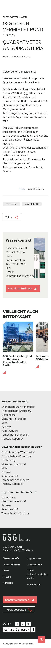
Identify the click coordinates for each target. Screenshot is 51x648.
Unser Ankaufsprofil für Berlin (37, 574)
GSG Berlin (11, 204)
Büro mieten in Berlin (15, 401)
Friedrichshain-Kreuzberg (16, 410)
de (4, 623)
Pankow (6, 426)
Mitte (4, 422)
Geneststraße (31, 204)
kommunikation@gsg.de (20, 276)
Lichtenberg (8, 414)
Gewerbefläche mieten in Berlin (21, 446)
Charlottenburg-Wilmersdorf (18, 406)
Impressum (34, 558)
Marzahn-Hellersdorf (13, 418)
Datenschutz (34, 564)
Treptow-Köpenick (12, 438)
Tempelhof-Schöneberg (15, 434)
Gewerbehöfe (11, 558)
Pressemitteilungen (15, 17)
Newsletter (33, 584)
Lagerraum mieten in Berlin (19, 492)
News (6, 570)
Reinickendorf (9, 430)
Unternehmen (11, 564)
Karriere (8, 582)
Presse (7, 576)
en (10, 623)
